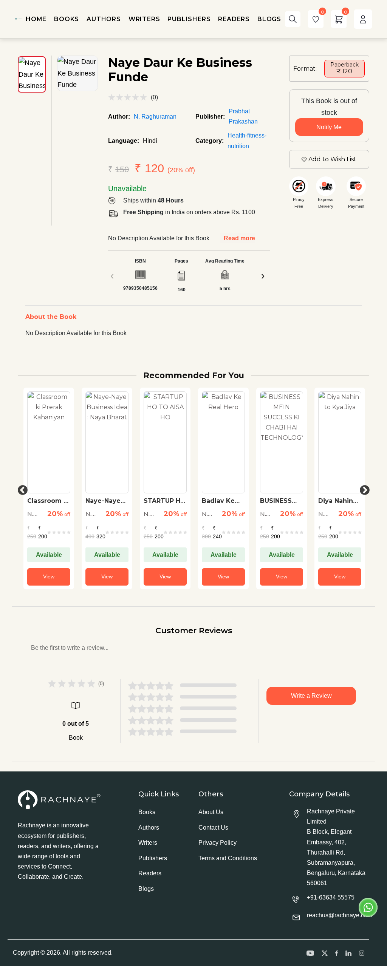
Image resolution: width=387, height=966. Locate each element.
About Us (210, 812)
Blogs (146, 889)
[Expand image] (77, 73)
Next (363, 488)
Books (146, 812)
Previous (21, 488)
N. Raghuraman (155, 116)
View (48, 576)
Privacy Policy (217, 842)
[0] (316, 19)
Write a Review (311, 695)
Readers (149, 873)
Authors (148, 827)
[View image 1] (32, 74)
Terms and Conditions (227, 858)
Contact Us (213, 827)
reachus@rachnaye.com (339, 915)
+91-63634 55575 (330, 897)
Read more (239, 238)
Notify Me (329, 127)
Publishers (152, 858)
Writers (147, 842)
